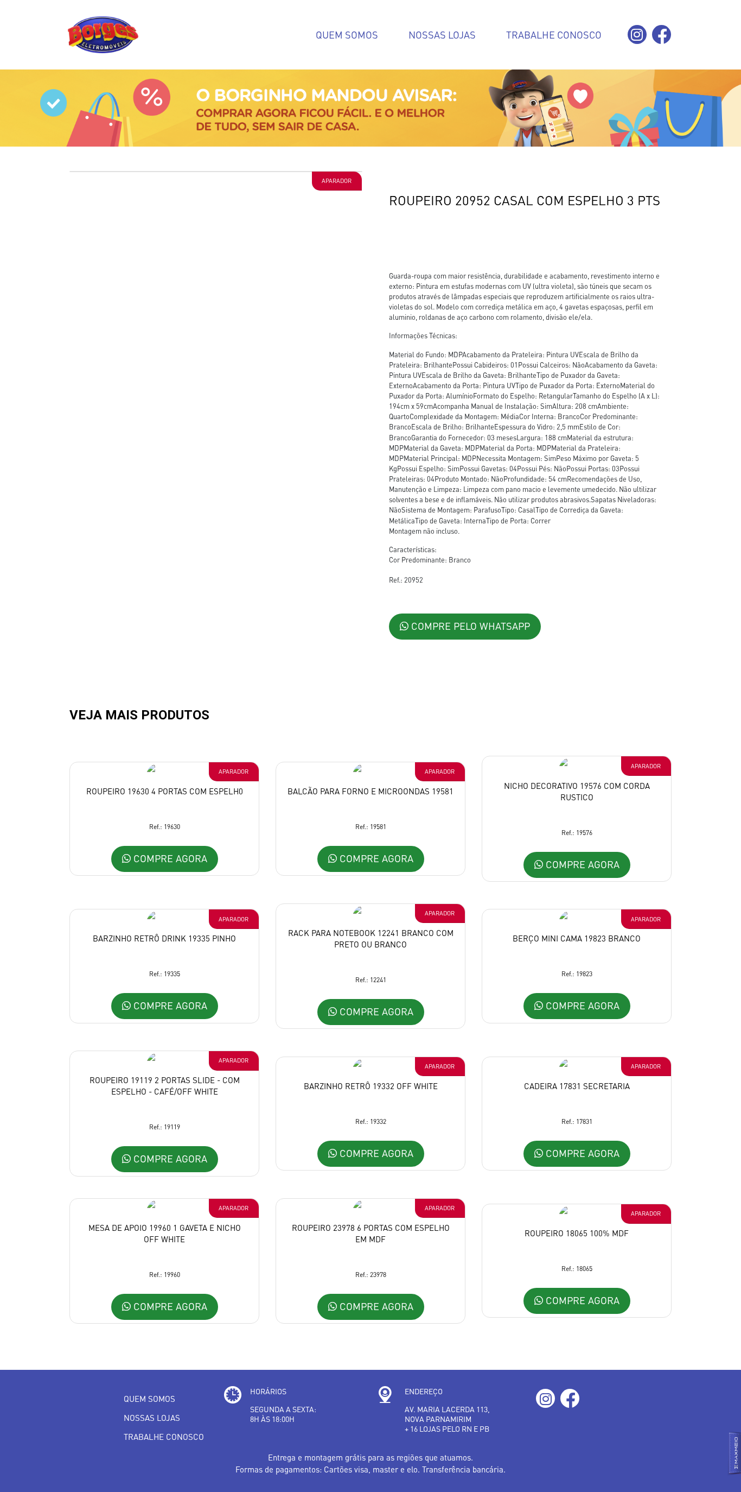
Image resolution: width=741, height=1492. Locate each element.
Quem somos (347, 34)
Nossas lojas (442, 34)
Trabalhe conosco (554, 34)
